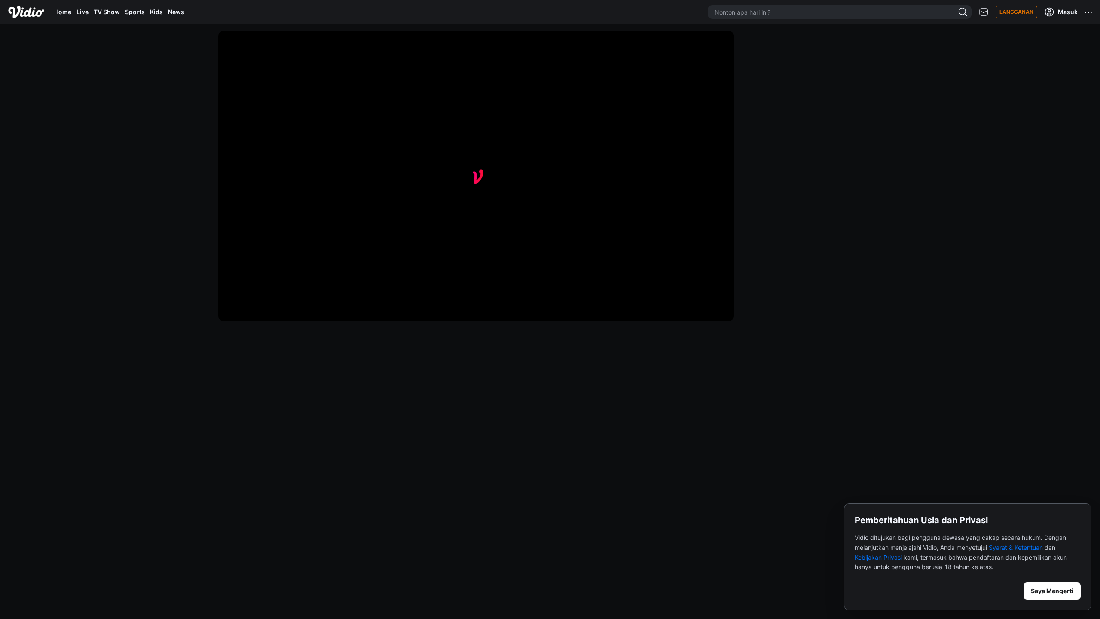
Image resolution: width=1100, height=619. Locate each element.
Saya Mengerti (1052, 590)
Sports (135, 11)
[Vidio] (26, 12)
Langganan (1016, 12)
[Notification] (983, 12)
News (176, 11)
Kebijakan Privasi (878, 557)
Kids (156, 11)
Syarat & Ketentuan (1016, 547)
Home (62, 11)
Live (82, 11)
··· (1089, 12)
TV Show (107, 11)
